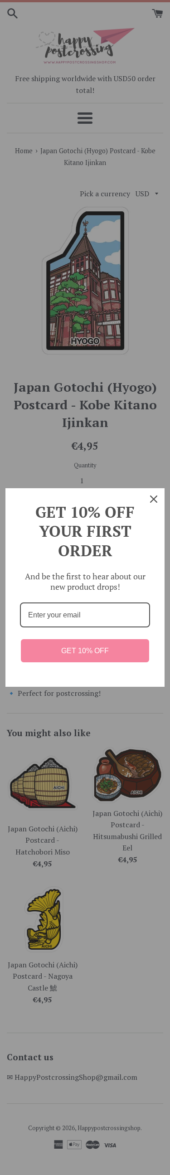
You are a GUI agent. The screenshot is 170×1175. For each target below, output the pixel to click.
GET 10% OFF (85, 651)
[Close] (154, 499)
